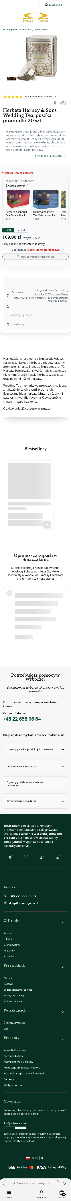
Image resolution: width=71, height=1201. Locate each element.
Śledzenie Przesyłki (14, 1022)
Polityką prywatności (25, 1141)
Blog (6, 1028)
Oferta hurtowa (12, 944)
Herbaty (26, 29)
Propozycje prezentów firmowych (22, 1067)
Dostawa (8, 983)
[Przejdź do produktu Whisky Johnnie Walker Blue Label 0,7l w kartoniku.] (29, 485)
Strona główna (10, 29)
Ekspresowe (41, 29)
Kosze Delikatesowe (15, 1050)
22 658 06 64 (55, 4)
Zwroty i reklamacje (14, 995)
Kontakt (8, 933)
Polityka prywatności (15, 1001)
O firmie (8, 939)
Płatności (8, 978)
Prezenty (9, 1079)
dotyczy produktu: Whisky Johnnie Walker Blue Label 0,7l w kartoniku (39, 637)
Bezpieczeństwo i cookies (18, 989)
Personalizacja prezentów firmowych (24, 1073)
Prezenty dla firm (13, 1056)
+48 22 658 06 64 (22, 718)
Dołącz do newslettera (20, 1128)
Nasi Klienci (10, 956)
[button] (35, 749)
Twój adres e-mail (15, 1123)
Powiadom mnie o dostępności (38, 256)
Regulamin (9, 950)
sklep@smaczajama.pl (23, 903)
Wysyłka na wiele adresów (18, 1061)
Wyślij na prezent (13, 1085)
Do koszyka (47, 524)
